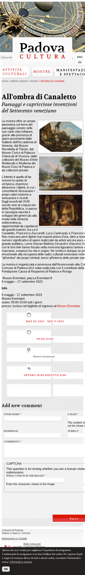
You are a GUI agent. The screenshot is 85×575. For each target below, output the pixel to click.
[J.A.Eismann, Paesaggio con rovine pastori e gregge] (60, 150)
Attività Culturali (19, 81)
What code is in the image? (26, 475)
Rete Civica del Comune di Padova (34, 545)
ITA (80, 62)
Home (5, 81)
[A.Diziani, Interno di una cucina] (60, 224)
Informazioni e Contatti (14, 538)
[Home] (42, 60)
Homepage (11, 431)
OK (6, 569)
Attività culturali (14, 72)
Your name (12, 414)
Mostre (42, 72)
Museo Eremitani (68, 306)
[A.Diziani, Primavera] (60, 189)
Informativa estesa (21, 561)
